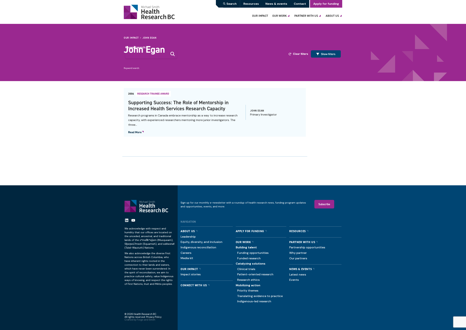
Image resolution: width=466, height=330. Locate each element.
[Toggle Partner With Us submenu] (320, 14)
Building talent (246, 247)
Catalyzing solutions (250, 263)
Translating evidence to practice (260, 296)
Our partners (298, 258)
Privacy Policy (153, 317)
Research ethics (248, 280)
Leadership (188, 237)
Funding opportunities (252, 253)
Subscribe (324, 204)
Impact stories (191, 274)
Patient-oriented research (255, 274)
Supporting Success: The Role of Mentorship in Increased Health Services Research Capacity (178, 105)
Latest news (297, 274)
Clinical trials (246, 269)
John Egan (257, 110)
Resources (251, 4)
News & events (276, 4)
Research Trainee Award (153, 93)
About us (188, 231)
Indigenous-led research (254, 301)
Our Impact (260, 15)
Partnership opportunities (307, 247)
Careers (186, 253)
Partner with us (302, 242)
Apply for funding (326, 4)
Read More (135, 132)
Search (231, 4)
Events (294, 280)
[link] (215, 112)
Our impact (189, 269)
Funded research (249, 258)
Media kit (187, 258)
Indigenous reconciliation (198, 247)
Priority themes (247, 290)
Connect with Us (194, 285)
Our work (243, 242)
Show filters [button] (328, 54)
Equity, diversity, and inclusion (201, 242)
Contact (300, 4)
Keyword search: (135, 47)
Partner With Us (306, 15)
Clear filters (300, 54)
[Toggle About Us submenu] (341, 14)
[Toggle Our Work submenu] (289, 14)
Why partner (298, 253)
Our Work (279, 15)
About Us (332, 15)
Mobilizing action (248, 285)
